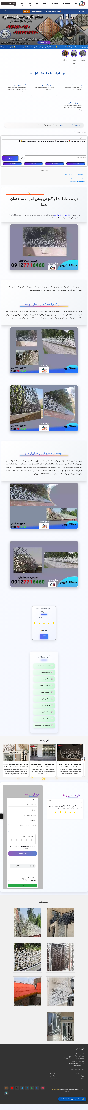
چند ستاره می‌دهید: (27, 836)
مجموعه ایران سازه (55, 1089)
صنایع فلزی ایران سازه (76, 125)
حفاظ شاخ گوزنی (54, 163)
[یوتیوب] (12, 1088)
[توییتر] (17, 1088)
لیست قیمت (36, 4)
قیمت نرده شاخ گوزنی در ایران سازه (77, 181)
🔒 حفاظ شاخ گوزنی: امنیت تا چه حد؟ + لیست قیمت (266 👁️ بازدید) (64, 47)
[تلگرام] (22, 1088)
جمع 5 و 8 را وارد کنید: (31, 879)
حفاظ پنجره (33, 163)
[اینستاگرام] (42, 1088)
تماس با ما (21, 4)
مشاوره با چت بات (81, 138)
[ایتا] (6, 1088)
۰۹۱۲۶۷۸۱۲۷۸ (76, 1065)
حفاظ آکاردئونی (75, 163)
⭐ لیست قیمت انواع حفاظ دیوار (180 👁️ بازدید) (27, 47)
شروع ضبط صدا (22, 853)
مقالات (44, 3)
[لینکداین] (27, 1088)
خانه (76, 3)
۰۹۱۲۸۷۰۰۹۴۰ (75, 1061)
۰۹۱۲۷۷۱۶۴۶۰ (72, 1063)
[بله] (6, 1093)
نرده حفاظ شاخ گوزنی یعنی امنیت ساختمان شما (75, 175)
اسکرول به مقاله (44, 42)
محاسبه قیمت (30, 11)
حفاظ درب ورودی (12, 163)
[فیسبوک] (37, 1088)
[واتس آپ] (32, 1088)
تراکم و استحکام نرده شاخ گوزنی (77, 178)
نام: (34, 800)
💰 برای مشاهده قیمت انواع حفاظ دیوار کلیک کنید (72, 1098)
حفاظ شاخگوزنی (64, 125)
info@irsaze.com (76, 1069)
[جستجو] (3, 5)
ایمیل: (33, 810)
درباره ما (29, 4)
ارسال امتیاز (44, 636)
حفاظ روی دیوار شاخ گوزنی (62, 215)
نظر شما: (32, 820)
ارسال (10, 158)
